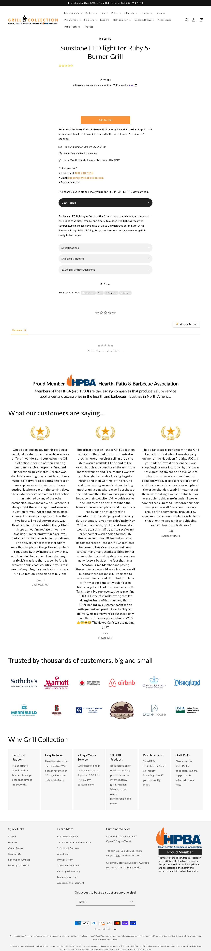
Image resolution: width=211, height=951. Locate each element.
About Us (62, 853)
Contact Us (14, 853)
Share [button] (107, 284)
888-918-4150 (84, 172)
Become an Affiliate (19, 859)
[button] (73, 13)
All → (100, 293)
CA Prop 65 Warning (68, 871)
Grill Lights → (111, 293)
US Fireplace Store (18, 865)
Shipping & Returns (68, 848)
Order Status (15, 848)
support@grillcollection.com (86, 177)
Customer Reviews (67, 836)
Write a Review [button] (188, 323)
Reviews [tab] (17, 330)
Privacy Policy (65, 859)
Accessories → (88, 293)
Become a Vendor (67, 877)
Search (12, 836)
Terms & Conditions (68, 865)
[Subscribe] (131, 902)
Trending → (125, 293)
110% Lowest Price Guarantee (74, 842)
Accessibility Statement (70, 882)
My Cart (12, 842)
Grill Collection (109, 929)
